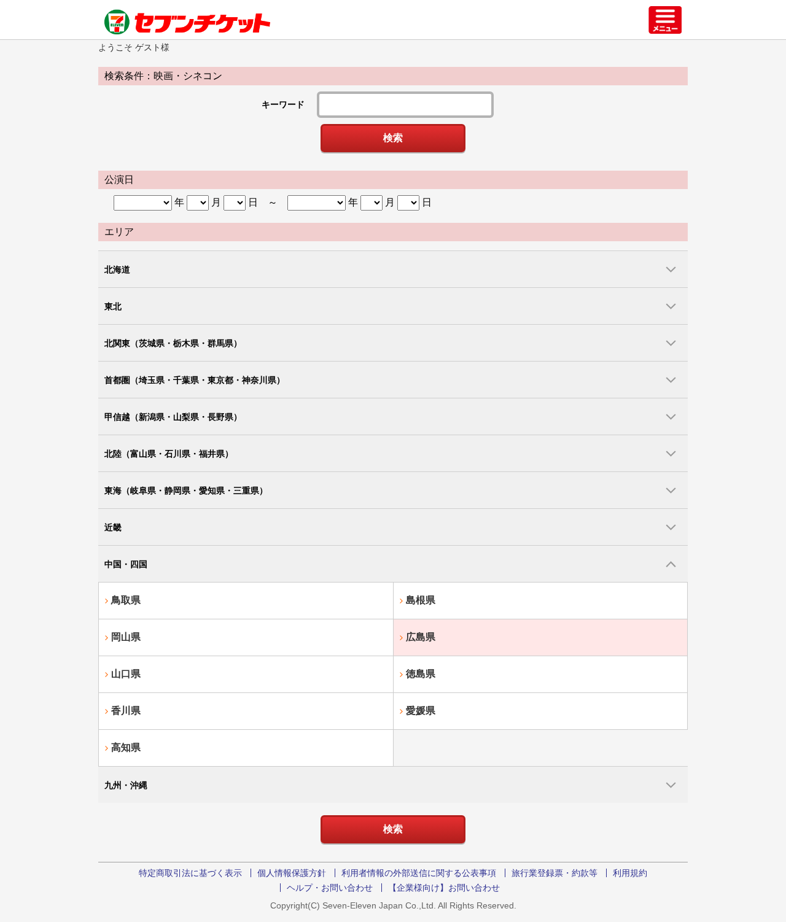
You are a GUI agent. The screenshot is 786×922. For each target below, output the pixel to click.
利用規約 (630, 873)
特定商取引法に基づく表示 (190, 873)
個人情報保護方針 (291, 873)
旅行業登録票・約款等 (554, 873)
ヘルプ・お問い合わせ (330, 888)
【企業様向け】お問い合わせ (444, 888)
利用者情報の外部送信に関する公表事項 (418, 873)
